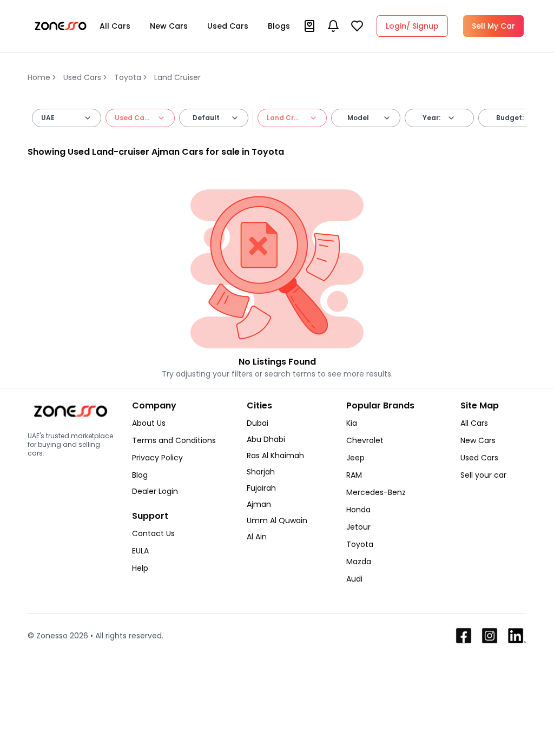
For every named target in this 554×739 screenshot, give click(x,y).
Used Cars (227, 26)
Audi (354, 578)
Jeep (355, 457)
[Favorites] (357, 26)
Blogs (279, 26)
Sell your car (483, 475)
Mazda (358, 561)
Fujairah (261, 488)
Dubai (257, 423)
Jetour (358, 527)
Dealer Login (155, 491)
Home (39, 77)
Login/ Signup (412, 26)
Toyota (127, 77)
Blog (140, 475)
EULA (140, 550)
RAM (354, 475)
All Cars (115, 26)
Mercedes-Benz (376, 492)
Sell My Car (493, 26)
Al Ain (257, 536)
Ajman (259, 504)
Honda (358, 509)
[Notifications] (333, 26)
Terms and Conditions (174, 440)
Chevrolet (365, 440)
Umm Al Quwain (277, 520)
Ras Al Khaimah (275, 455)
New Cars (169, 26)
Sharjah (261, 471)
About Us (149, 423)
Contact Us (153, 533)
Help (140, 568)
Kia (351, 423)
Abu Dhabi (266, 439)
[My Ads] (309, 26)
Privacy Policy (157, 457)
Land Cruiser (177, 77)
